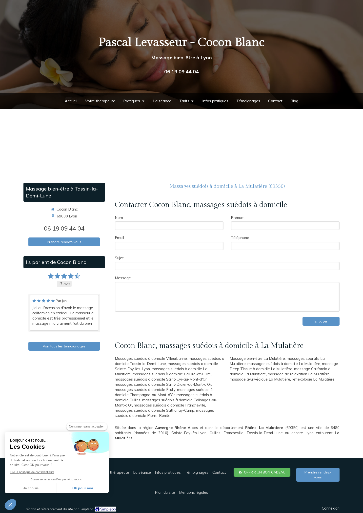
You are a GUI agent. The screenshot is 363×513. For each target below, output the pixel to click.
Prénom (237, 217)
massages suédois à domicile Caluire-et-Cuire (172, 374)
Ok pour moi (82, 488)
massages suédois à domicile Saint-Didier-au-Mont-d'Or (163, 384)
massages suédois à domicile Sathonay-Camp (154, 410)
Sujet (119, 258)
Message (123, 278)
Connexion (331, 508)
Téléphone (240, 237)
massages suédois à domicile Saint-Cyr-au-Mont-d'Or (161, 379)
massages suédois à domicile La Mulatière (283, 363)
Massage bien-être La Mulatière (257, 358)
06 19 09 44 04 (64, 228)
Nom (119, 217)
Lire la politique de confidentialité (32, 472)
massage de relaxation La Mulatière (299, 374)
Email (119, 237)
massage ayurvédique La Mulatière (260, 379)
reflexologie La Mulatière (313, 379)
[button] (10, 505)
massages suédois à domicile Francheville (169, 405)
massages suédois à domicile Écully (145, 389)
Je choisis (31, 488)
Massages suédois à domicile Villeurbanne (151, 358)
